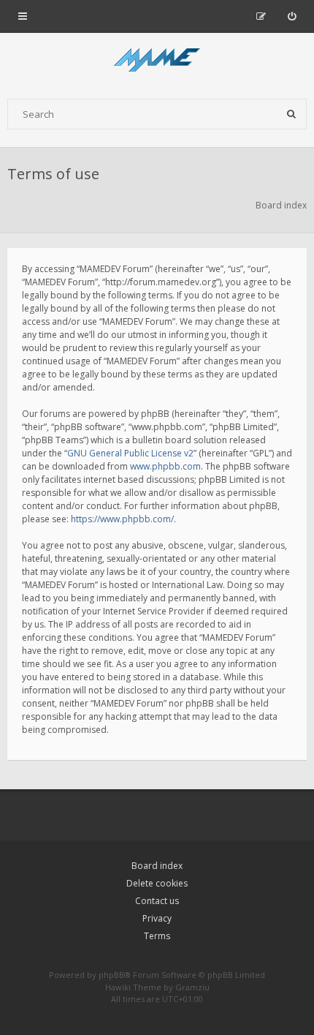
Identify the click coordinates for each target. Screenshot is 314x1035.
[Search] (291, 114)
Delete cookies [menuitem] (157, 883)
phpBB (111, 974)
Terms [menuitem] (157, 936)
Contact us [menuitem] (157, 901)
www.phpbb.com (165, 466)
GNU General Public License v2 (130, 453)
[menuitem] (292, 16)
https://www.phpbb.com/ (122, 519)
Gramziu (192, 987)
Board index (157, 865)
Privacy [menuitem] (157, 918)
